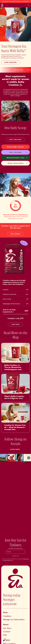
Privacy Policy (26, 559)
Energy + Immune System (17, 163)
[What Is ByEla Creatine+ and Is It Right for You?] (15, 386)
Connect (6, 631)
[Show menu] (28, 5)
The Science (16, 236)
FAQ (5, 635)
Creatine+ (7, 616)
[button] (4, 640)
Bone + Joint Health (18, 152)
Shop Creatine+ (15, 139)
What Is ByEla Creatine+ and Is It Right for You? (14, 399)
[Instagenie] (27, 465)
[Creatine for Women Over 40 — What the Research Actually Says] (15, 415)
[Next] (28, 459)
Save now (15, 326)
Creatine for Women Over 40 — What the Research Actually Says (15, 429)
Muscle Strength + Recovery (17, 146)
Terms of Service (7, 560)
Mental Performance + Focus (17, 157)
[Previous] (2, 459)
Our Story (7, 628)
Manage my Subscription (14, 619)
